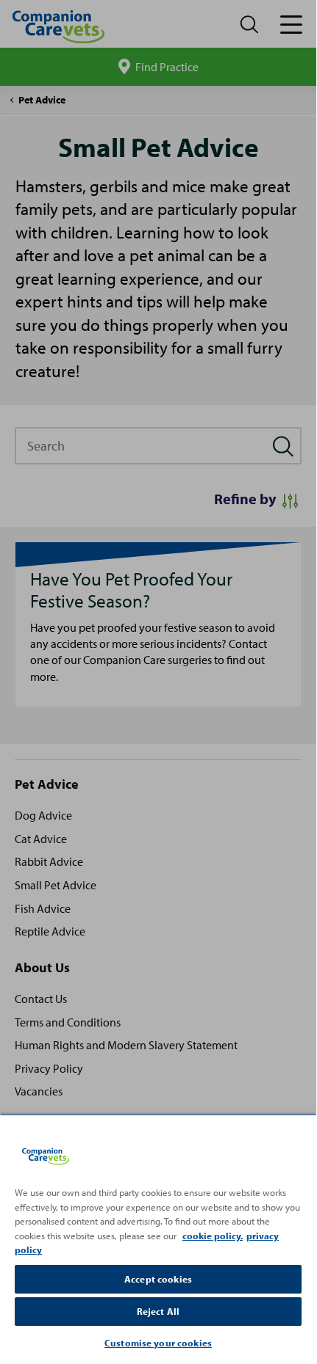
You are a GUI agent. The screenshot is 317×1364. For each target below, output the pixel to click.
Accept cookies (158, 1279)
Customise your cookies (158, 1343)
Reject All (158, 1311)
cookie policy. (212, 1235)
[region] (158, 1237)
